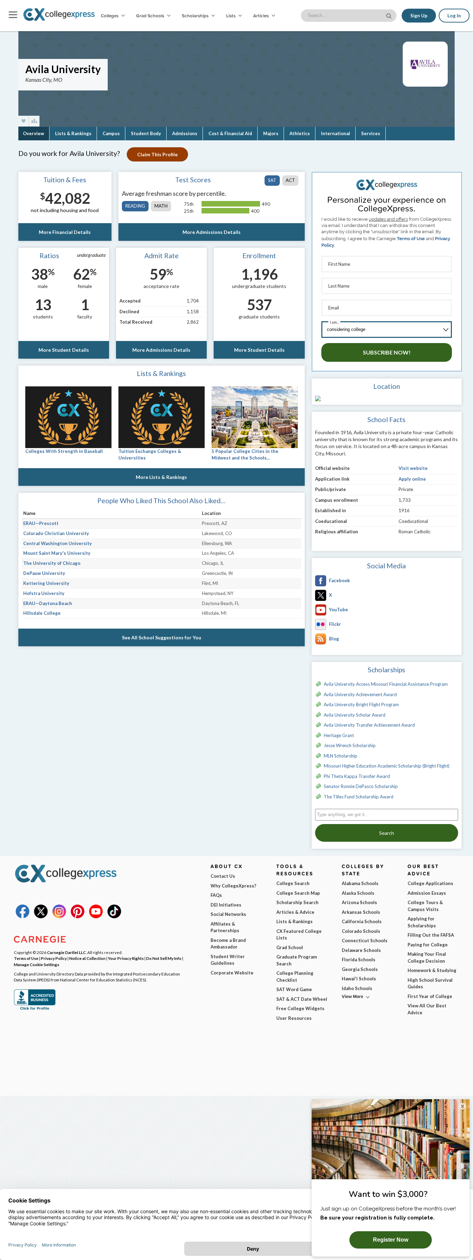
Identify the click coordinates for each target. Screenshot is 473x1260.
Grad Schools (150, 15)
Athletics (299, 133)
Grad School (289, 947)
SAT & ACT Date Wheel (301, 999)
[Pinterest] (77, 916)
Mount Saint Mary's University (56, 553)
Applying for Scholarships (422, 922)
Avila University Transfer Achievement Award (369, 725)
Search (386, 833)
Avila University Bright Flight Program (361, 704)
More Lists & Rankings (161, 477)
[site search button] (389, 15)
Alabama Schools (360, 883)
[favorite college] (23, 121)
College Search (293, 883)
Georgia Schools (360, 969)
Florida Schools (358, 959)
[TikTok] (114, 916)
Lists (231, 15)
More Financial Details (65, 232)
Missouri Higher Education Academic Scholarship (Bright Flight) (386, 766)
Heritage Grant (339, 735)
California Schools (362, 921)
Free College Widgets (300, 1008)
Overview (33, 133)
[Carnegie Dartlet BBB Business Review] (34, 1009)
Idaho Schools (357, 988)
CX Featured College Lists (299, 934)
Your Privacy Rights (126, 958)
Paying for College (428, 944)
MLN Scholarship (340, 756)
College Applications (430, 883)
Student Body (146, 133)
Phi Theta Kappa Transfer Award (357, 776)
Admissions (184, 133)
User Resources (294, 1018)
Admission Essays (427, 893)
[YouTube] (96, 916)
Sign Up (418, 15)
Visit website (413, 468)
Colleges (109, 15)
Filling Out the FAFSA (431, 935)
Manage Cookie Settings (36, 964)
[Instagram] (59, 916)
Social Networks (228, 914)
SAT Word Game (294, 989)
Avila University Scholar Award (354, 715)
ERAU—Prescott (41, 523)
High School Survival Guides (430, 983)
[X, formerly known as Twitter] (41, 916)
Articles (261, 15)
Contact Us (223, 876)
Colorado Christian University (56, 533)
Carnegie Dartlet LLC (66, 952)
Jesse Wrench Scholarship (350, 745)
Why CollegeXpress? (233, 886)
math (161, 206)
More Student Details (63, 350)
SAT (272, 180)
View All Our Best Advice (427, 1009)
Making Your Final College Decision (427, 957)
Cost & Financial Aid (230, 133)
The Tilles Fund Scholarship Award (358, 796)
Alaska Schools (358, 893)
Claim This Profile (157, 154)
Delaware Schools (361, 950)
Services (370, 133)
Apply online (412, 479)
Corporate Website (232, 972)
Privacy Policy (54, 958)
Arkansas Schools (361, 912)
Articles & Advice (295, 912)
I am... (334, 322)
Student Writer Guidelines (228, 960)
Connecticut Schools (364, 940)
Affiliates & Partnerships (225, 927)
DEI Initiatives (226, 905)
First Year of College (430, 996)
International (335, 133)
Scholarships (195, 15)
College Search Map (298, 893)
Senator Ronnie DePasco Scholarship (361, 786)
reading (135, 206)
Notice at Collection (87, 958)
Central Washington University (57, 543)
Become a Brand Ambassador (228, 943)
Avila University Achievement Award (360, 694)
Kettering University (46, 583)
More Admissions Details (211, 232)
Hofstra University (43, 593)
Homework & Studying (432, 970)
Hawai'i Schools (359, 978)
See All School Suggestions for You (161, 637)
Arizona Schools (359, 902)
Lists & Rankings (73, 133)
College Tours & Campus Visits (425, 906)
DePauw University (44, 573)
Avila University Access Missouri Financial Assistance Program (386, 684)
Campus (111, 133)
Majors (270, 133)
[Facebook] (22, 916)
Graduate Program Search (296, 960)
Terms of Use (411, 238)
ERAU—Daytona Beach (47, 603)
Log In (454, 15)
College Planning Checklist (294, 976)
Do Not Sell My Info (163, 958)
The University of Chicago (51, 563)
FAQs (216, 895)
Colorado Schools (361, 931)
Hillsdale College (42, 613)
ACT (290, 180)
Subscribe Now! (387, 352)
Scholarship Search (297, 902)
